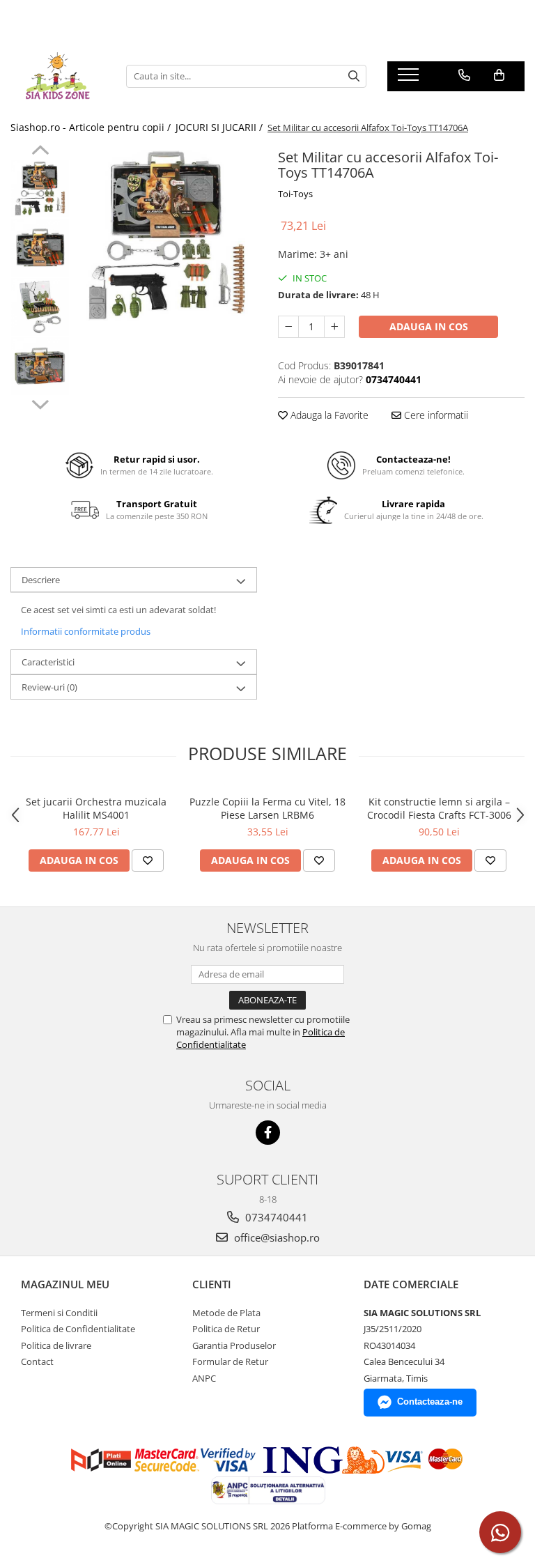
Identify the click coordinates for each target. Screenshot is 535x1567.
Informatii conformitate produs (85, 631)
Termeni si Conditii (59, 1312)
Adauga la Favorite (328, 415)
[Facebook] (268, 1132)
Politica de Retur (226, 1328)
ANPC (204, 1378)
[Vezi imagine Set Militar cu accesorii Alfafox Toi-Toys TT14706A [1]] (40, 248)
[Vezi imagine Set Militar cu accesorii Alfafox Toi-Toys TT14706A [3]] (40, 366)
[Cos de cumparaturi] (499, 75)
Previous (40, 152)
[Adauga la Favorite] (148, 860)
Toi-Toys (295, 193)
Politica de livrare (56, 1345)
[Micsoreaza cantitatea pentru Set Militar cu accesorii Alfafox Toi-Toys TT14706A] (288, 327)
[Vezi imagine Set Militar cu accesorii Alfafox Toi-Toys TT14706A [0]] (40, 188)
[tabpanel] (167, 235)
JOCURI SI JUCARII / (220, 127)
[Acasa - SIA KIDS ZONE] (57, 76)
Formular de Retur (230, 1361)
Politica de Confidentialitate (78, 1328)
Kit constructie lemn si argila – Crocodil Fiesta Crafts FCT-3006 (439, 808)
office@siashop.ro (275, 1237)
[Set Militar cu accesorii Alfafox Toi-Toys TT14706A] (167, 235)
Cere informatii (434, 415)
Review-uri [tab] (49, 687)
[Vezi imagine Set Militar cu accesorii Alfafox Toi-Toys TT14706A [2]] (40, 307)
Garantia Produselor (234, 1345)
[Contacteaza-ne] (464, 75)
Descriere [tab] (41, 579)
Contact (37, 1361)
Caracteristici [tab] (48, 662)
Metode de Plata (226, 1312)
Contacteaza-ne (430, 1401)
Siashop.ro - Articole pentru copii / (91, 127)
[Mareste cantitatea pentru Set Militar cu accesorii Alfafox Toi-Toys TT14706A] (334, 327)
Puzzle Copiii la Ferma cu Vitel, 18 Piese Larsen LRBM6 (267, 808)
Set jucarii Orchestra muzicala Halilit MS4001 (96, 808)
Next (40, 403)
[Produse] (410, 78)
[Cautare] (353, 76)
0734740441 (275, 1217)
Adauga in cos (428, 326)
